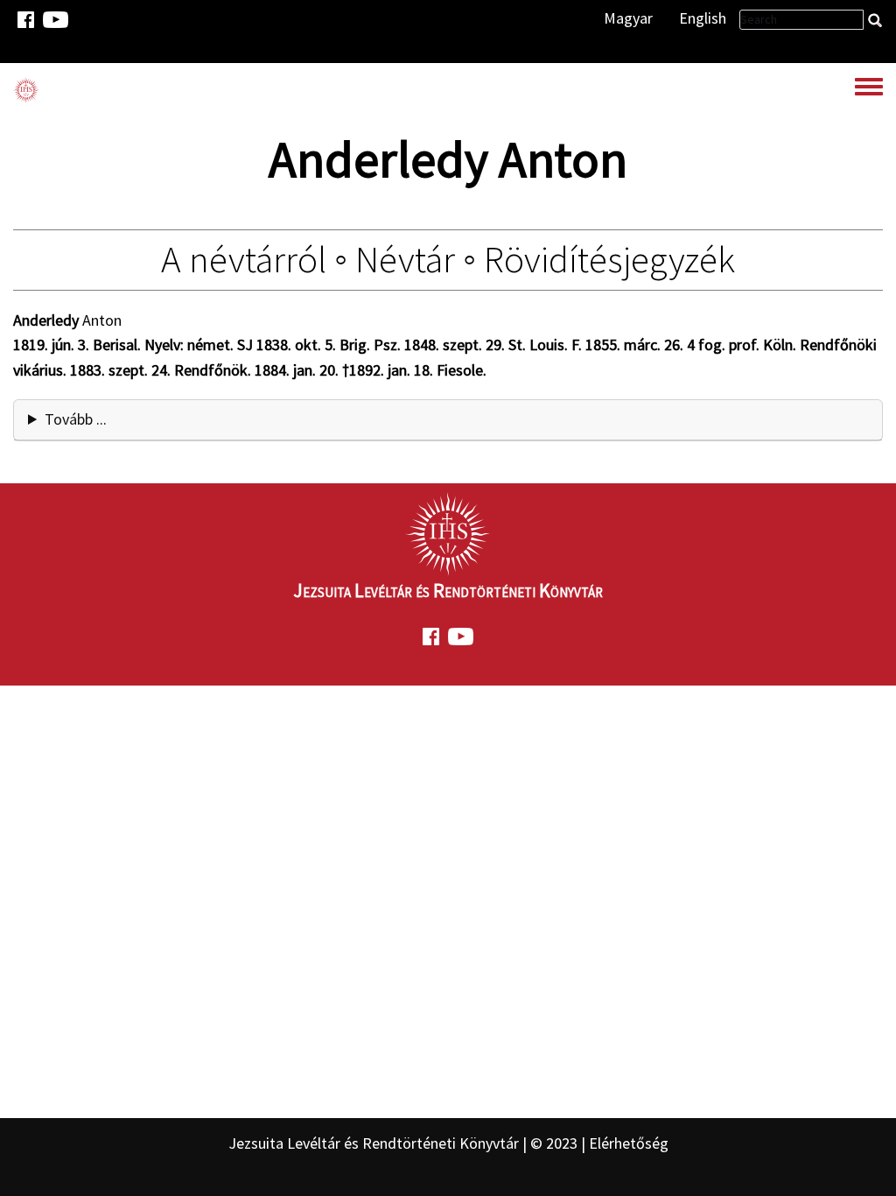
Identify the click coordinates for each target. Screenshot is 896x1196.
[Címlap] (26, 89)
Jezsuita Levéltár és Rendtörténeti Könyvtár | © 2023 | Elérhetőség (448, 1143)
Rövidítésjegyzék (609, 259)
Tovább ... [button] (76, 419)
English (702, 18)
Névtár (405, 259)
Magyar (628, 18)
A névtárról (243, 259)
